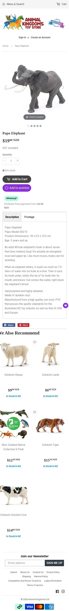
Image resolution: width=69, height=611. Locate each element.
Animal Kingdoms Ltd (38, 599)
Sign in (22, 37)
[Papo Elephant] (28, 126)
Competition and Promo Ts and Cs (24, 581)
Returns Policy (41, 576)
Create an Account (40, 37)
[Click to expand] (34, 88)
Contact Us (38, 572)
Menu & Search (15, 4)
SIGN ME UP (54, 562)
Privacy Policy (53, 572)
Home (5, 46)
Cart (63, 4)
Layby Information (53, 581)
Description (12, 217)
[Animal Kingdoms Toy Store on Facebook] (57, 591)
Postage (29, 217)
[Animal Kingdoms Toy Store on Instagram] (63, 591)
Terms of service (35, 585)
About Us (24, 572)
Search (13, 572)
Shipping (26, 576)
